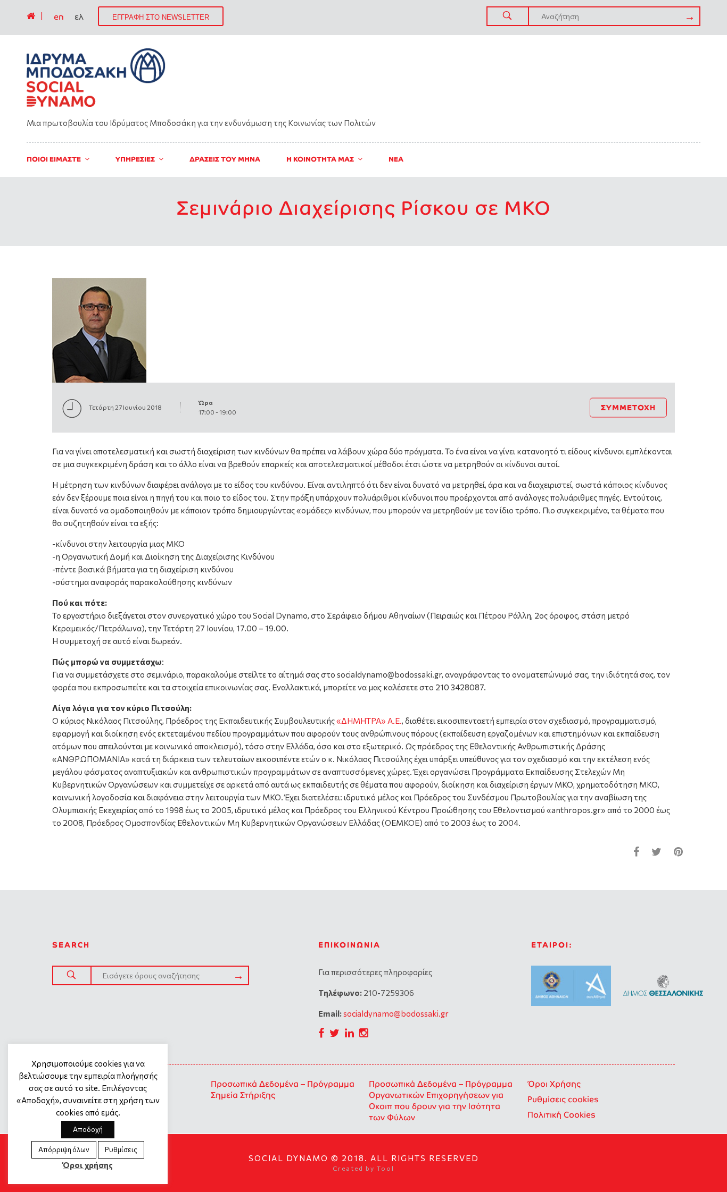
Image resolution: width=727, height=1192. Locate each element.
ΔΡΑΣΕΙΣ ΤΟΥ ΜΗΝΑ (224, 159)
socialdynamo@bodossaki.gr (396, 1013)
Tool (385, 1168)
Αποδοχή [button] (88, 1129)
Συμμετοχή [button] (628, 407)
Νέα (396, 159)
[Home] (31, 16)
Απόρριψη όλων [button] (63, 1149)
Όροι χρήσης (88, 1165)
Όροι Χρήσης (554, 1084)
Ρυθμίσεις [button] (121, 1149)
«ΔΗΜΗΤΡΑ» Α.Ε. (369, 720)
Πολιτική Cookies (561, 1115)
